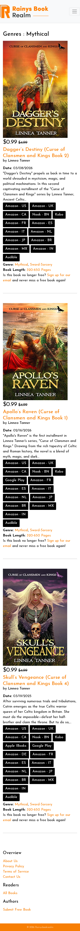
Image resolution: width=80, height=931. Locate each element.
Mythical (21, 265)
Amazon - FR (15, 223)
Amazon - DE (16, 754)
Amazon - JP (15, 240)
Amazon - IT (15, 232)
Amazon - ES (42, 223)
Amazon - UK (42, 206)
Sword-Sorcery (41, 265)
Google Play (14, 480)
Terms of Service (16, 872)
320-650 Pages (39, 270)
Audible (11, 257)
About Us (10, 861)
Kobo (59, 214)
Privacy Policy (13, 866)
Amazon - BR (41, 240)
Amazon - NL (41, 232)
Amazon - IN (43, 249)
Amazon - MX (16, 249)
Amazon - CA (15, 214)
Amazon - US (15, 206)
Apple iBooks (15, 746)
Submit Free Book (17, 910)
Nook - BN (40, 214)
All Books (10, 893)
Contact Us (11, 877)
